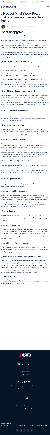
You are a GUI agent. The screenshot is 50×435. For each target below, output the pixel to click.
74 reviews (14, 2)
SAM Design (40, 56)
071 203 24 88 (23, 2)
